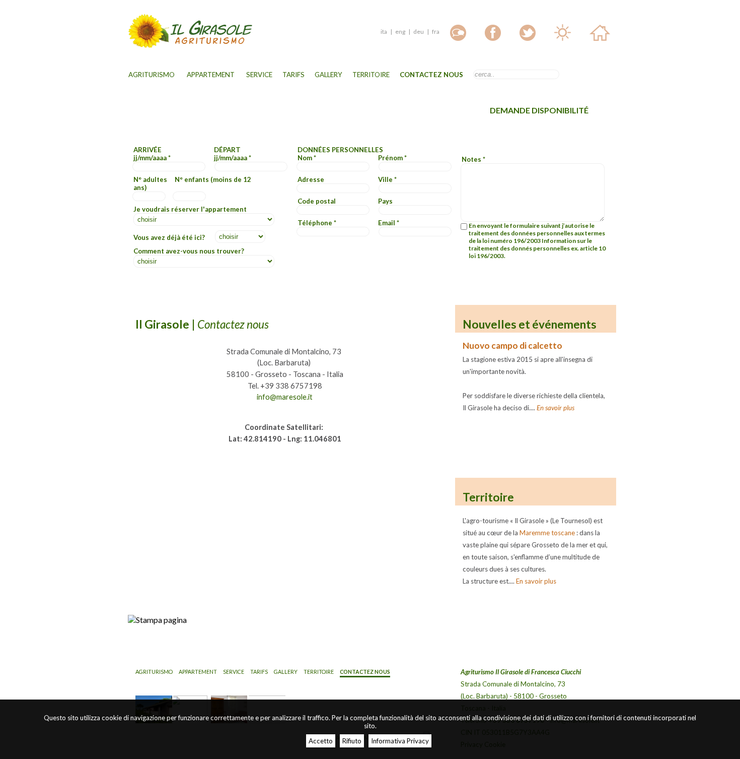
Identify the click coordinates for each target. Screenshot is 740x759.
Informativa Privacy (400, 741)
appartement (211, 75)
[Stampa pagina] (157, 619)
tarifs (293, 75)
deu (418, 31)
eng (400, 31)
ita (384, 31)
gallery (328, 75)
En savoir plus (555, 408)
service (259, 75)
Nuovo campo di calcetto (512, 345)
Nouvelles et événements (530, 324)
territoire (371, 75)
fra (435, 31)
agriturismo (151, 75)
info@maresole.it (285, 397)
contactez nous (431, 75)
